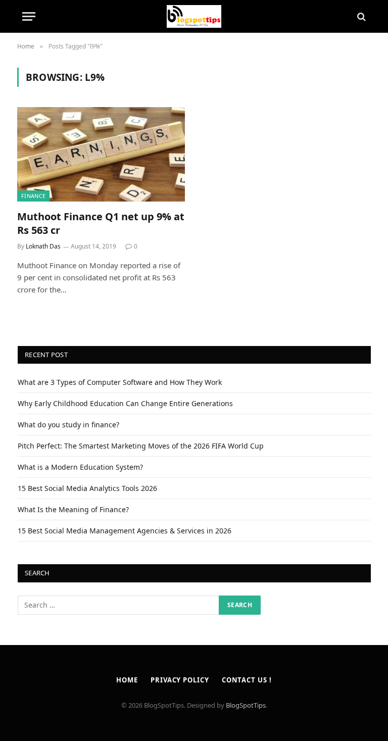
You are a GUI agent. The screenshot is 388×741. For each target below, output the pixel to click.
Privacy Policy (180, 679)
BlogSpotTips (246, 705)
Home (127, 679)
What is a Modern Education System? (80, 467)
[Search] (360, 16)
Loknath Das (43, 246)
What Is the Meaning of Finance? (73, 509)
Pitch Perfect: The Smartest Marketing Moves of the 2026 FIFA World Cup (141, 446)
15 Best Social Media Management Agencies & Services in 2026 (124, 530)
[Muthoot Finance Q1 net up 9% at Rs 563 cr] (101, 154)
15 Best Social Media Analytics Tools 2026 (87, 488)
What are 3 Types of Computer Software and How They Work (120, 382)
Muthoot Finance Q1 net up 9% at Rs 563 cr (100, 223)
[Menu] (28, 16)
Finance (33, 196)
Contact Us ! (247, 679)
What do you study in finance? (68, 424)
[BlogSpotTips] (194, 16)
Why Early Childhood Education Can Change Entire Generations (125, 403)
